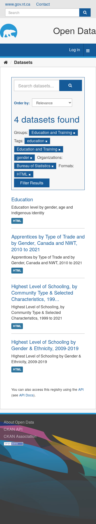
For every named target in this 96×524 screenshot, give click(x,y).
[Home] (6, 62)
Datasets (23, 62)
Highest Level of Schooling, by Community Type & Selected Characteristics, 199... (44, 292)
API (81, 389)
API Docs (26, 395)
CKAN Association (20, 436)
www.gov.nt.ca (17, 4)
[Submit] (85, 12)
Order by (21, 102)
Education (22, 199)
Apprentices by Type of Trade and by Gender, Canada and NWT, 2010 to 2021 (48, 243)
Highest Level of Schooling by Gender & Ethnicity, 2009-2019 (45, 345)
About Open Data (19, 422)
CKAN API (13, 429)
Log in (74, 49)
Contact (43, 4)
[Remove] (74, 133)
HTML (17, 220)
